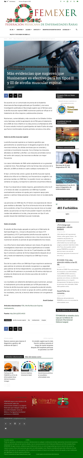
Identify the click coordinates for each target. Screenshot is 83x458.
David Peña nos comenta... (63, 292)
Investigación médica (59, 67)
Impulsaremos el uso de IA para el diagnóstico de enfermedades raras (65, 187)
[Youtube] (77, 1)
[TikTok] (70, 1)
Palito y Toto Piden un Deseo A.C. (20, 34)
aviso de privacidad (19, 440)
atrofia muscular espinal (19, 320)
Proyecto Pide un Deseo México (66, 96)
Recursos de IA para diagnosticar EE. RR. (63, 166)
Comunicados (25, 370)
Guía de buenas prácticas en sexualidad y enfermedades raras (45, 375)
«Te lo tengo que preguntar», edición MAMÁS (64, 227)
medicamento (9, 308)
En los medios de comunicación (44, 67)
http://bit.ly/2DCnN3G (17, 313)
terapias (44, 320)
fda (29, 320)
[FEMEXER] (41, 15)
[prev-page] (5, 385)
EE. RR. (12, 29)
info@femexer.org (19, 418)
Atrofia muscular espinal (29, 67)
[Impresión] (20, 96)
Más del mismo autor (33, 357)
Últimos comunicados (65, 147)
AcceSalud (66, 29)
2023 (6, 370)
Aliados (28, 29)
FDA (22, 306)
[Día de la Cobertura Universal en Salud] (28, 366)
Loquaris (60, 221)
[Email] (15, 96)
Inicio (5, 39)
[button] (76, 30)
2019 (10, 39)
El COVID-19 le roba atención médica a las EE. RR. (67, 262)
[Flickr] (64, 1)
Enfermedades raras (17, 67)
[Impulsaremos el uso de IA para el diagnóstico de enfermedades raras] (67, 181)
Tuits (23, 69)
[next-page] (8, 385)
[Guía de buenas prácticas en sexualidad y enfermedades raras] (45, 366)
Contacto (37, 29)
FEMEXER (33, 454)
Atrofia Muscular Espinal (33, 306)
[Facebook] (60, 1)
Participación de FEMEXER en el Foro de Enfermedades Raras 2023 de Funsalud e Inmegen (10, 377)
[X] (74, 1)
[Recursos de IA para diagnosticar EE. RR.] (67, 160)
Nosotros (19, 29)
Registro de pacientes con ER (52, 29)
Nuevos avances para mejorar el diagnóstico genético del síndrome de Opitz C (15, 343)
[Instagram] (67, 1)
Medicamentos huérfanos (14, 69)
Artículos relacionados (14, 357)
